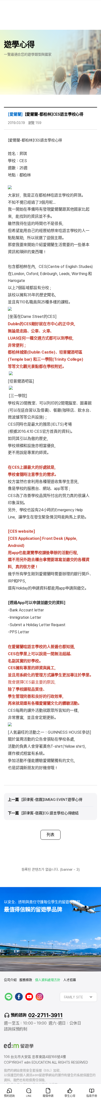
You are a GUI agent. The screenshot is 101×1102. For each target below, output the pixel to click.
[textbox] (78, 997)
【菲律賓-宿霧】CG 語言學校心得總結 (50, 813)
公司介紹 (10, 980)
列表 (50, 834)
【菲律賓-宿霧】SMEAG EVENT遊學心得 (51, 799)
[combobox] (78, 997)
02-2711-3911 (45, 1015)
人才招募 (69, 980)
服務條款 (25, 980)
